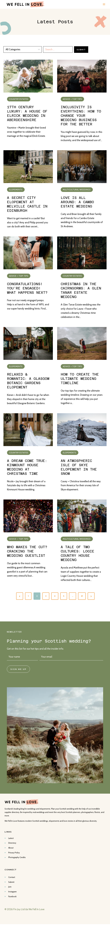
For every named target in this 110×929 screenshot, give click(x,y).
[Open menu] (104, 4)
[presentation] (28, 76)
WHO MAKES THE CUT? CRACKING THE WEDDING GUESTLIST (27, 551)
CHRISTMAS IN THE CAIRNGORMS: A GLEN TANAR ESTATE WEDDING (81, 290)
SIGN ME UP (18, 669)
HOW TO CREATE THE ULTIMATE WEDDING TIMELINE (80, 378)
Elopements (15, 189)
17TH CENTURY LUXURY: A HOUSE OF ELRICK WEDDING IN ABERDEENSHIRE (27, 113)
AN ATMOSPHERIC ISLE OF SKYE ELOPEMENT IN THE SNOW (79, 467)
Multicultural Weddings (77, 189)
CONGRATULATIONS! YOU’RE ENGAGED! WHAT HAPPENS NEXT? (27, 288)
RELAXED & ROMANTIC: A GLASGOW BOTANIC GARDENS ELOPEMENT (28, 380)
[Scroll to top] (107, 792)
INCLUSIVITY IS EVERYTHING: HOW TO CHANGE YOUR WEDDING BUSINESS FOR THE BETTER (81, 115)
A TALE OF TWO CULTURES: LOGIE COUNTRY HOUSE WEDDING (77, 553)
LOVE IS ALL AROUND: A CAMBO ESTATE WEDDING (77, 202)
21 (82, 596)
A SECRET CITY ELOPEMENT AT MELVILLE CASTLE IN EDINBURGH (27, 204)
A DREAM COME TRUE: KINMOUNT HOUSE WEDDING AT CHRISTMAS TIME (27, 467)
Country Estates (18, 99)
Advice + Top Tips (72, 99)
